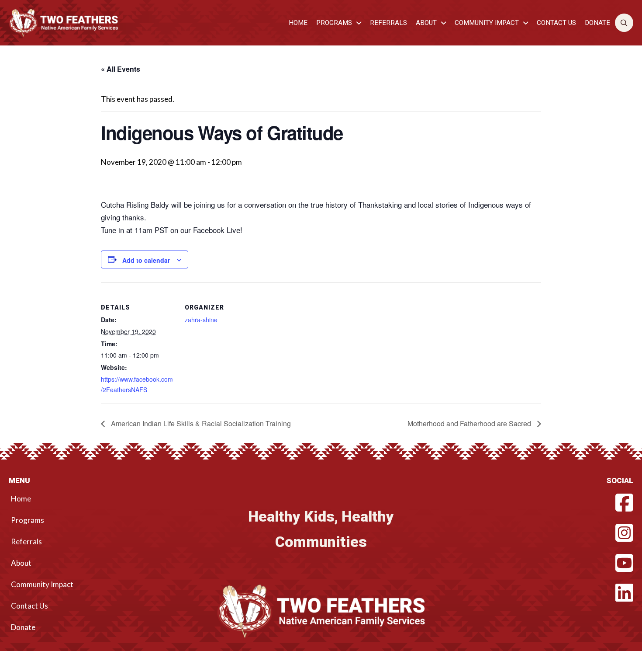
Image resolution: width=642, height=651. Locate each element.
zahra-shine (201, 319)
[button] (624, 23)
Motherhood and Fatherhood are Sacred (470, 423)
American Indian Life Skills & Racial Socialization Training (200, 423)
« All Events (120, 69)
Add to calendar (146, 260)
